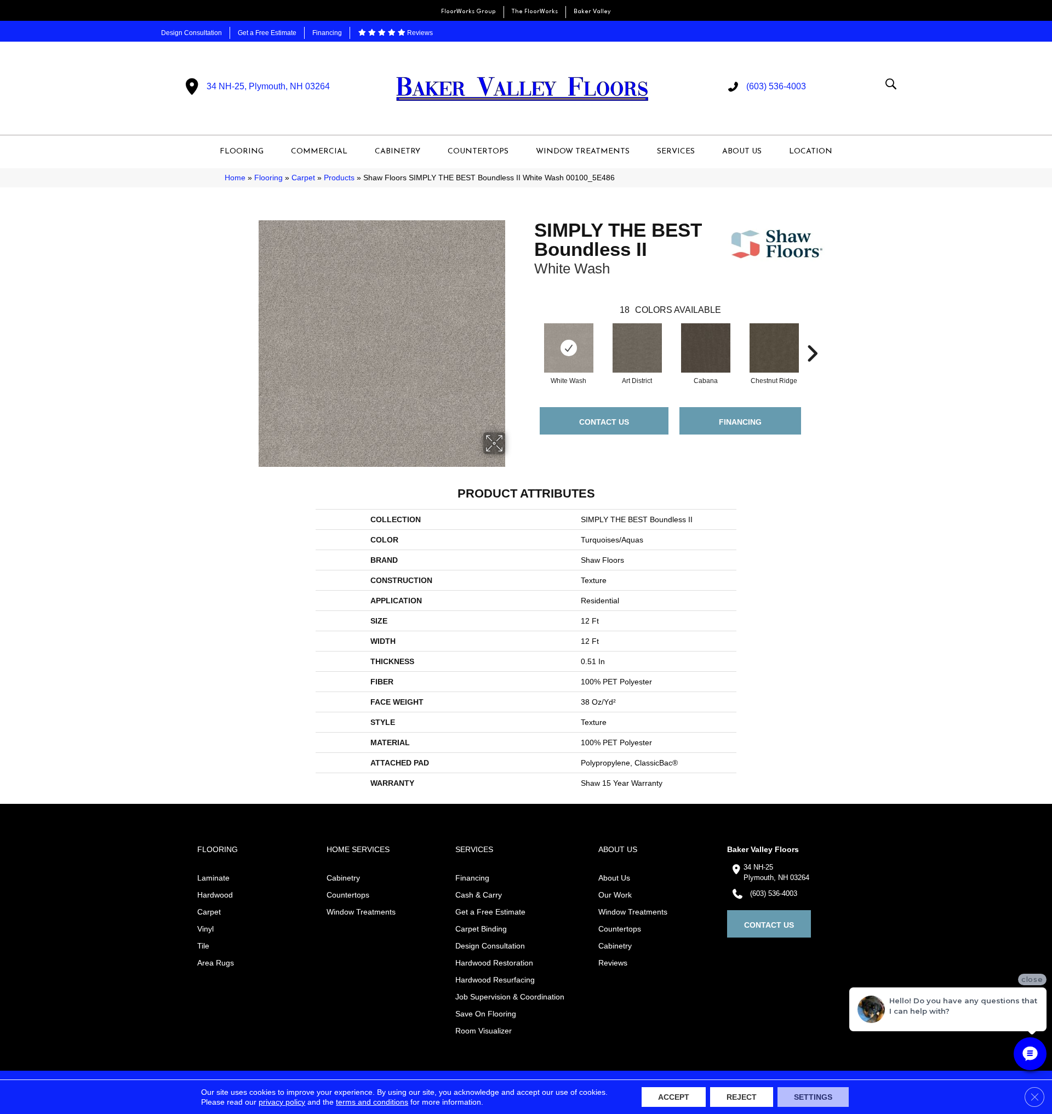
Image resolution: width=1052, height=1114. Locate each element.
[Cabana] (705, 348)
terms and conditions (372, 1102)
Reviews (419, 33)
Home (235, 178)
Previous (529, 337)
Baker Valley (592, 12)
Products (339, 178)
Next (812, 337)
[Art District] (637, 348)
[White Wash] (568, 348)
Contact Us (604, 422)
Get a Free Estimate (267, 33)
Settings (813, 1097)
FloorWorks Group (468, 12)
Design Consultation (191, 33)
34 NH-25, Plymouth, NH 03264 (268, 86)
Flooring (268, 178)
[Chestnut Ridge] (774, 348)
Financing (327, 33)
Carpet (303, 178)
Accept (673, 1097)
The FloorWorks (535, 12)
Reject (742, 1097)
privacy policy (282, 1102)
